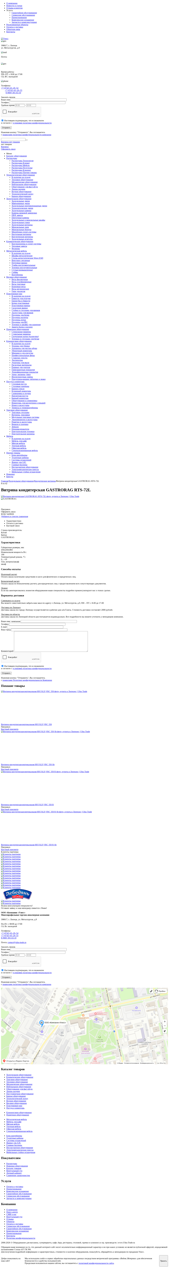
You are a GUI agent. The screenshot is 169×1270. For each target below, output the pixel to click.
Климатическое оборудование (19, 241)
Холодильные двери (21, 201)
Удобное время (7, 105)
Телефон (5, 102)
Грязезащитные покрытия (23, 370)
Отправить (6, 128)
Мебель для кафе (19, 441)
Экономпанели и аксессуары (24, 419)
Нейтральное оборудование (24, 184)
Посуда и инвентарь (15, 381)
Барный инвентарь (20, 398)
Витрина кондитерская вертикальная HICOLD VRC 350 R (27, 805)
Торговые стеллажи (20, 412)
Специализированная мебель (25, 450)
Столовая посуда (19, 384)
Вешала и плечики (20, 424)
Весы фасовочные (20, 279)
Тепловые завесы (19, 246)
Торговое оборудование (17, 410)
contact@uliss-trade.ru (10, 59)
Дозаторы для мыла (20, 362)
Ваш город (6, 630)
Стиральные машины (21, 332)
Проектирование (19, 17)
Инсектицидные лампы (22, 377)
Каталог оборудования (16, 156)
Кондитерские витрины (22, 237)
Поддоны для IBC (20, 322)
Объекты (10, 1221)
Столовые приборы (20, 386)
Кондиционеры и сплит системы (26, 244)
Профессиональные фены (23, 355)
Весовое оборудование (16, 277)
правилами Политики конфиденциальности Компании (27, 680)
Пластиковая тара (14, 294)
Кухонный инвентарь (21, 391)
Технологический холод (22, 194)
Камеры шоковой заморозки (24, 213)
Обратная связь (13, 29)
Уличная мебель (19, 446)
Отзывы (10, 1219)
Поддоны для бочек (20, 315)
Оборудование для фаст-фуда (25, 187)
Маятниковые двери (21, 203)
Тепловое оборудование (22, 180)
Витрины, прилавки (21, 415)
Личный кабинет (14, 1173)
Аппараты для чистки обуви (24, 348)
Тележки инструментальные (24, 267)
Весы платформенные (21, 282)
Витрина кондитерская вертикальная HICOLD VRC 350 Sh (28, 764)
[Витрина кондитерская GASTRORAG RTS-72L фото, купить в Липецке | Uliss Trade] (40, 496)
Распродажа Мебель (21, 165)
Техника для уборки (21, 346)
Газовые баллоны (19, 465)
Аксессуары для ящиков (22, 313)
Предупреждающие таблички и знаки (29, 379)
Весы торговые (18, 284)
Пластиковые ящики (21, 305)
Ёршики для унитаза (21, 367)
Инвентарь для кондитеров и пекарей (28, 403)
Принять (163, 1261)
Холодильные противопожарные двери (29, 206)
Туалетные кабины (20, 457)
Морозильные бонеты (21, 229)
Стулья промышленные (22, 270)
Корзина (5, 147)
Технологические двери (22, 208)
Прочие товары (13, 453)
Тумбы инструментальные (23, 265)
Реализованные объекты (17, 24)
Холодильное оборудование (18, 199)
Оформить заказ (8, 149)
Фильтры (16, 248)
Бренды (9, 476)
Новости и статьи (14, 5)
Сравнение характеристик (18, 1175)
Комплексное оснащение (23, 20)
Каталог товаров (13, 1168)
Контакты (10, 32)
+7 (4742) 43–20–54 (9, 88)
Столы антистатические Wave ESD (27, 258)
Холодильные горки (21, 222)
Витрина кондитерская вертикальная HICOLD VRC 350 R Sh (29, 845)
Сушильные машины (21, 334)
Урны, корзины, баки (21, 374)
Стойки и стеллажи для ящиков (26, 310)
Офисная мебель (19, 448)
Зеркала (15, 427)
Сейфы (15, 272)
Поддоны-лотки (19, 320)
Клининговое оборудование (19, 341)
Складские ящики (20, 308)
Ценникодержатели (20, 429)
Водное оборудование (21, 191)
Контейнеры (17, 275)
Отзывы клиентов (14, 8)
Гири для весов (18, 291)
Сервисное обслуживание (23, 15)
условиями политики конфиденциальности (32, 123)
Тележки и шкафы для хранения (26, 324)
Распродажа (11, 158)
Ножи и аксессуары (20, 405)
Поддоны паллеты (20, 317)
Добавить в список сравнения (14, 516)
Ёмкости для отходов (21, 298)
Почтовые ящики (19, 263)
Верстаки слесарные (21, 260)
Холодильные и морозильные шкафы (28, 220)
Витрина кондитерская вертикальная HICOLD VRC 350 (26, 724)
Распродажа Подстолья (22, 168)
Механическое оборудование (25, 182)
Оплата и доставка (14, 27)
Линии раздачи (18, 189)
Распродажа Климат (21, 163)
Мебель (9, 436)
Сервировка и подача (21, 393)
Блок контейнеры (19, 455)
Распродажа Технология (22, 161)
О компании (11, 3)
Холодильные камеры (21, 210)
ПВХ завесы (17, 215)
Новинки (10, 474)
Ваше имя (5, 100)
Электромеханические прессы (25, 469)
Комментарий (7, 651)
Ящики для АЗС (19, 462)
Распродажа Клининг (21, 170)
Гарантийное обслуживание (24, 13)
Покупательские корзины (23, 434)
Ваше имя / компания (10, 621)
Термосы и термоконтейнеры (25, 408)
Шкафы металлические (22, 256)
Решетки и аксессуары (22, 422)
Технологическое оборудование (20, 175)
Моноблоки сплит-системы (24, 232)
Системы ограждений (21, 460)
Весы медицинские (20, 289)
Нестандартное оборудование (25, 467)
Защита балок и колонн (22, 327)
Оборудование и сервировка (24, 400)
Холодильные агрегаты (22, 239)
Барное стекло (18, 389)
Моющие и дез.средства (22, 353)
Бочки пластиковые (20, 303)
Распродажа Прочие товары (24, 172)
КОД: (3, 514)
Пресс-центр (12, 1212)
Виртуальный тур (14, 1171)
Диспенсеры (17, 360)
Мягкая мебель (18, 443)
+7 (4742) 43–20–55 (13, 90)
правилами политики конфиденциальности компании (27, 135)
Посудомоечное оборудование (20, 1094)
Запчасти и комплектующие (24, 22)
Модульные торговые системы (25, 417)
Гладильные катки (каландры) (25, 336)
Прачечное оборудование (17, 329)
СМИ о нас (11, 1214)
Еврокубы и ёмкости (21, 301)
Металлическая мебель (16, 251)
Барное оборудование (21, 196)
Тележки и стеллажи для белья (25, 339)
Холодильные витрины (22, 225)
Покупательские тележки (23, 431)
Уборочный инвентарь (22, 351)
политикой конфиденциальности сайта (96, 1263)
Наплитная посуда (20, 396)
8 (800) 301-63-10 (13, 93)
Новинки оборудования (17, 1166)
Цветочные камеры (20, 218)
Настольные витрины (21, 234)
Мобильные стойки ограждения (26, 472)
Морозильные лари (20, 227)
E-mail (4, 627)
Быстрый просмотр (9, 729)
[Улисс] (4, 38)
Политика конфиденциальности (20, 1238)
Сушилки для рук (19, 358)
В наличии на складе (21, 177)
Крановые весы (19, 286)
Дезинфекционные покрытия (25, 372)
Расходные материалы (22, 365)
